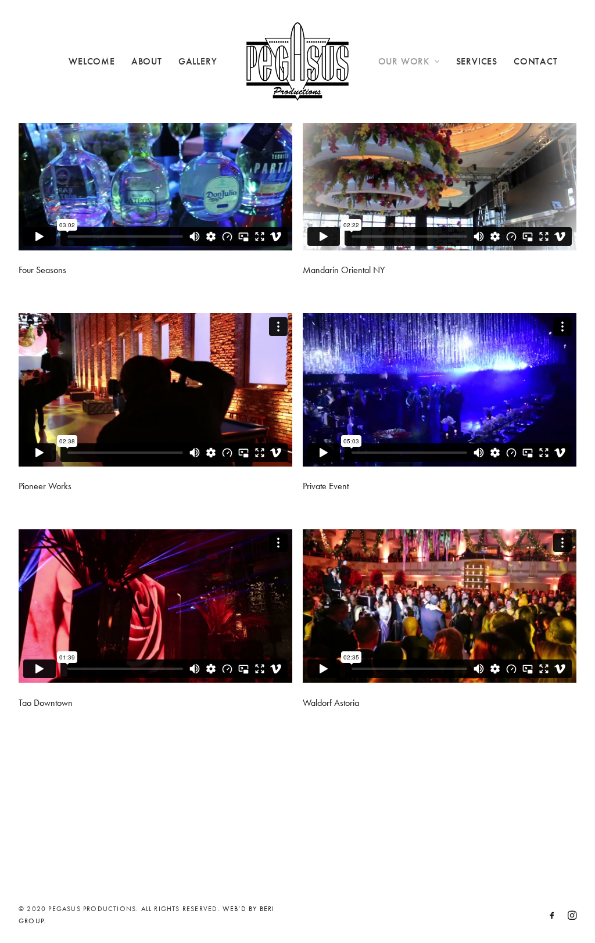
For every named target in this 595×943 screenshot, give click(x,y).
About (146, 61)
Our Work (403, 61)
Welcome (92, 61)
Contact (536, 61)
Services (476, 61)
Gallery (197, 61)
